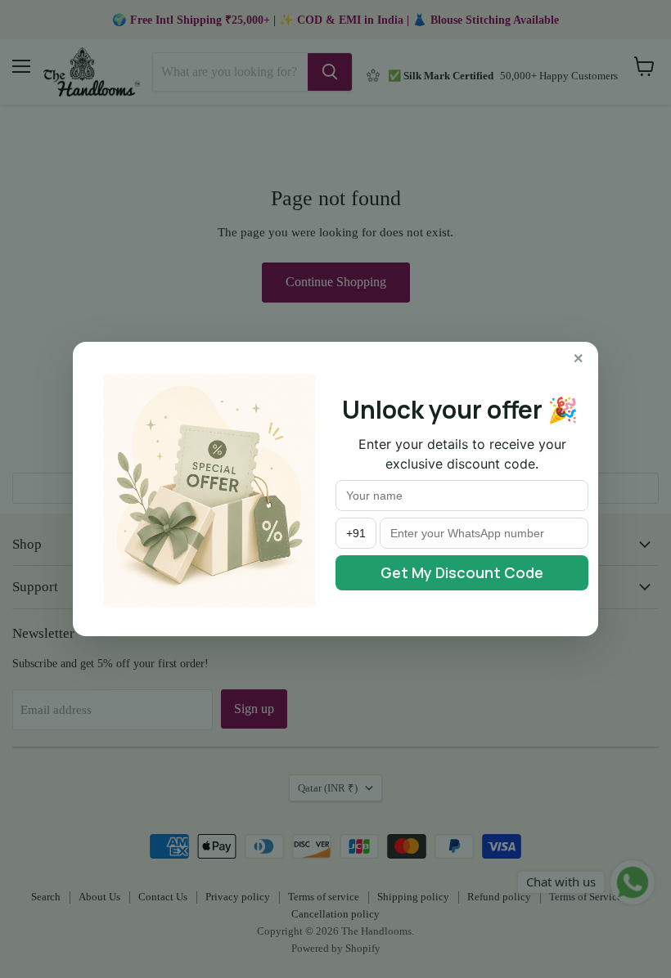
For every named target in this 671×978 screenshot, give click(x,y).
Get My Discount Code (462, 572)
